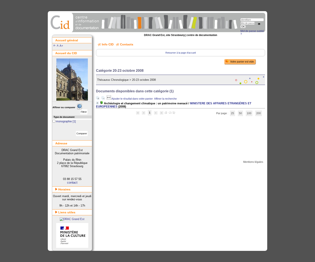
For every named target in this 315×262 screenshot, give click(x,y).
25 (232, 113)
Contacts (126, 44)
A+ (61, 45)
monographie (64, 121)
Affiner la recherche (165, 98)
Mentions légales (253, 161)
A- (54, 45)
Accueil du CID (66, 53)
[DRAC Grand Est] (72, 219)
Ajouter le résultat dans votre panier (132, 98)
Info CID (108, 44)
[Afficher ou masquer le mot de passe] (259, 24)
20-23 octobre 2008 (144, 79)
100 (249, 113)
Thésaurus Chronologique (113, 79)
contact (72, 182)
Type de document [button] (64, 117)
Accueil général (66, 40)
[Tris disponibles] (109, 98)
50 (240, 113)
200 (258, 113)
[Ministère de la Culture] (72, 247)
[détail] (97, 103)
